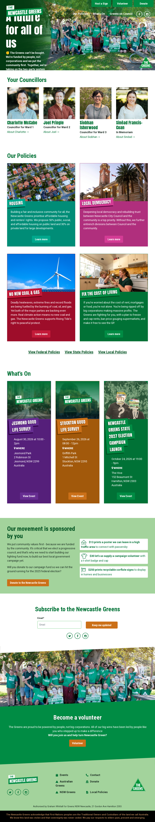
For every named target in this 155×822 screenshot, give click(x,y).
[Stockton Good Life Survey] (77, 400)
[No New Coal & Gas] (41, 273)
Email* (40, 618)
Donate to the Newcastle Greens (28, 582)
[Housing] (41, 182)
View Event (29, 496)
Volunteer (122, 3)
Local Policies (99, 792)
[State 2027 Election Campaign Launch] (126, 400)
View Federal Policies (44, 352)
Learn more (41, 239)
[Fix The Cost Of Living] (114, 273)
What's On (99, 13)
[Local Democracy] (114, 182)
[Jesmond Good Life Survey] (29, 400)
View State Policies (79, 352)
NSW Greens (67, 792)
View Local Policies (112, 352)
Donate (144, 3)
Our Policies (80, 13)
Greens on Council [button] (121, 13)
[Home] (24, 11)
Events (64, 775)
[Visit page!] (139, 14)
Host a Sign (101, 3)
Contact (95, 775)
